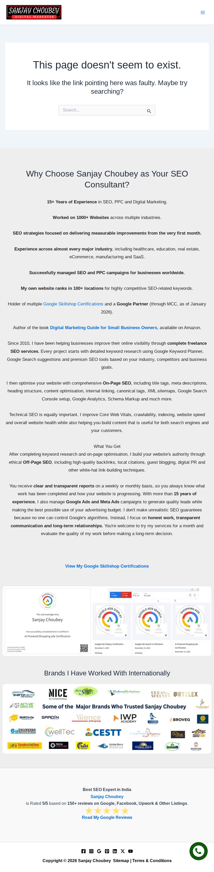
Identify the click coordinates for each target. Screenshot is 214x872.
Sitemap (121, 860)
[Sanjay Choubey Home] (34, 12)
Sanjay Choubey (107, 796)
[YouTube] (130, 851)
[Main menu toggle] (203, 12)
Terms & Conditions (152, 860)
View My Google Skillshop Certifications (107, 566)
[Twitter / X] (122, 851)
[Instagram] (91, 851)
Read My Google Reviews (107, 817)
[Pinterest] (107, 851)
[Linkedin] (114, 851)
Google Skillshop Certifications (73, 304)
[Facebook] (83, 851)
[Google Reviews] (99, 851)
